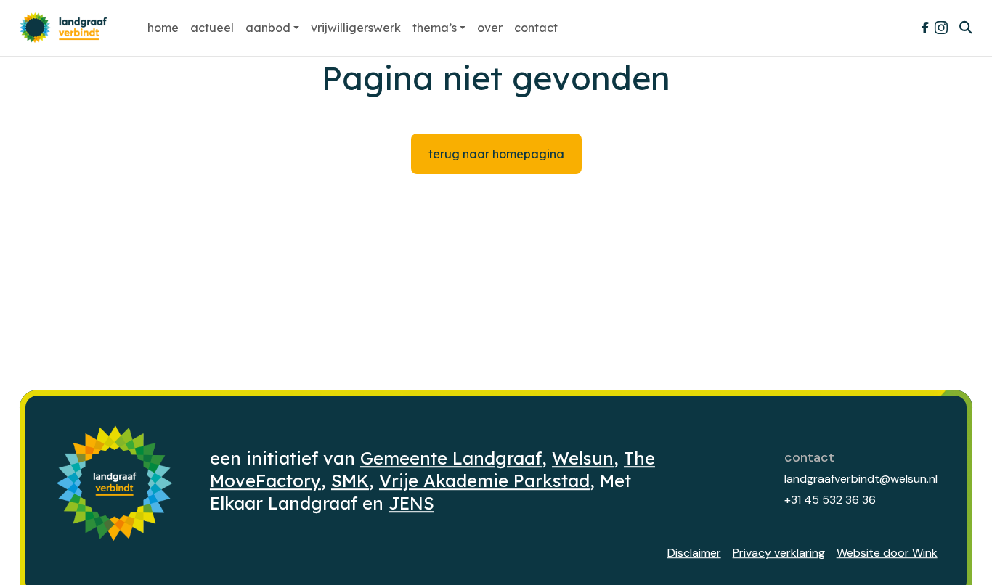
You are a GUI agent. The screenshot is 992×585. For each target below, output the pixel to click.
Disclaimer (694, 552)
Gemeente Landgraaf (451, 458)
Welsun (583, 458)
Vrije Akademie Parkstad (484, 480)
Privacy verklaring (779, 552)
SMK (350, 480)
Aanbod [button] (267, 27)
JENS (411, 503)
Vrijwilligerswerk (356, 27)
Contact (536, 27)
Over (490, 27)
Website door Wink (887, 552)
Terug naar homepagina (496, 154)
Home (163, 27)
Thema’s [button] (434, 27)
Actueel (212, 27)
